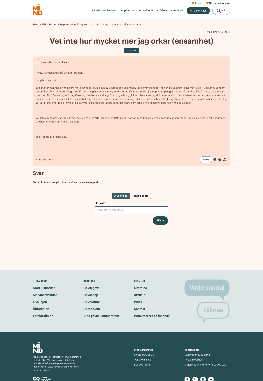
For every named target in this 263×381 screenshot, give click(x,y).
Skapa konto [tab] (141, 196)
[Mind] (57, 347)
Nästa (160, 220)
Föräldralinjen (43, 316)
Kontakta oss (192, 350)
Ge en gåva (91, 288)
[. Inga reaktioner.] (214, 159)
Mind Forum (49, 24)
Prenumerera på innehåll (152, 316)
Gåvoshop (90, 295)
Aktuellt (140, 295)
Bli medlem (91, 309)
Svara (206, 160)
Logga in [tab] (122, 196)
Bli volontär (91, 302)
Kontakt (139, 309)
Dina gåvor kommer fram (101, 316)
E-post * (100, 203)
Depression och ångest (73, 24)
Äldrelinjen (41, 309)
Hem (35, 24)
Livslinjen (40, 302)
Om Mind (140, 288)
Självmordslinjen (45, 295)
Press (138, 302)
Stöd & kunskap (44, 288)
